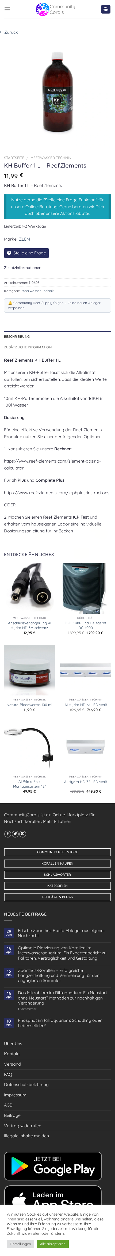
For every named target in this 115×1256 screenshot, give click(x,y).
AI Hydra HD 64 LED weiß (85, 704)
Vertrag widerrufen (22, 1125)
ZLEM (24, 239)
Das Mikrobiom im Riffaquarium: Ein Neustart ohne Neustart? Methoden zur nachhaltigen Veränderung (62, 997)
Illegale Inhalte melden (26, 1135)
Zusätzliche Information (28, 347)
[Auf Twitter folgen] (15, 834)
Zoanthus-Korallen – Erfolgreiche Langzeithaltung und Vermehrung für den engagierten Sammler (58, 975)
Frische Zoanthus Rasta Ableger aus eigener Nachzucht (61, 933)
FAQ (8, 1074)
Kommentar (27, 1009)
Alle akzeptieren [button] (53, 1244)
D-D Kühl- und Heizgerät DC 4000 (85, 625)
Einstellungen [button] (20, 1244)
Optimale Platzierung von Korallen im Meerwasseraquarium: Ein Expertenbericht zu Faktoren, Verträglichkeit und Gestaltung (62, 952)
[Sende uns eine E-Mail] (22, 834)
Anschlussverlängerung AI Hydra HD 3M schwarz (29, 625)
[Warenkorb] (106, 9)
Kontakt (12, 1053)
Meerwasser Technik (50, 157)
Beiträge (12, 1115)
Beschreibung (17, 336)
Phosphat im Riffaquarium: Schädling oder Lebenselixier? (60, 1023)
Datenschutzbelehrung (26, 1084)
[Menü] (7, 9)
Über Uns (13, 1043)
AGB (8, 1105)
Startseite (14, 157)
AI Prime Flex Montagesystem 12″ (29, 783)
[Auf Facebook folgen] (7, 834)
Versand (12, 1064)
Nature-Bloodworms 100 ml (29, 704)
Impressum (15, 1094)
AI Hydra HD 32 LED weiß (85, 781)
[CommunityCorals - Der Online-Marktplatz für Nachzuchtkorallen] (55, 9)
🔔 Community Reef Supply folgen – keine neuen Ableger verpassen (54, 305)
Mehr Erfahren (57, 821)
